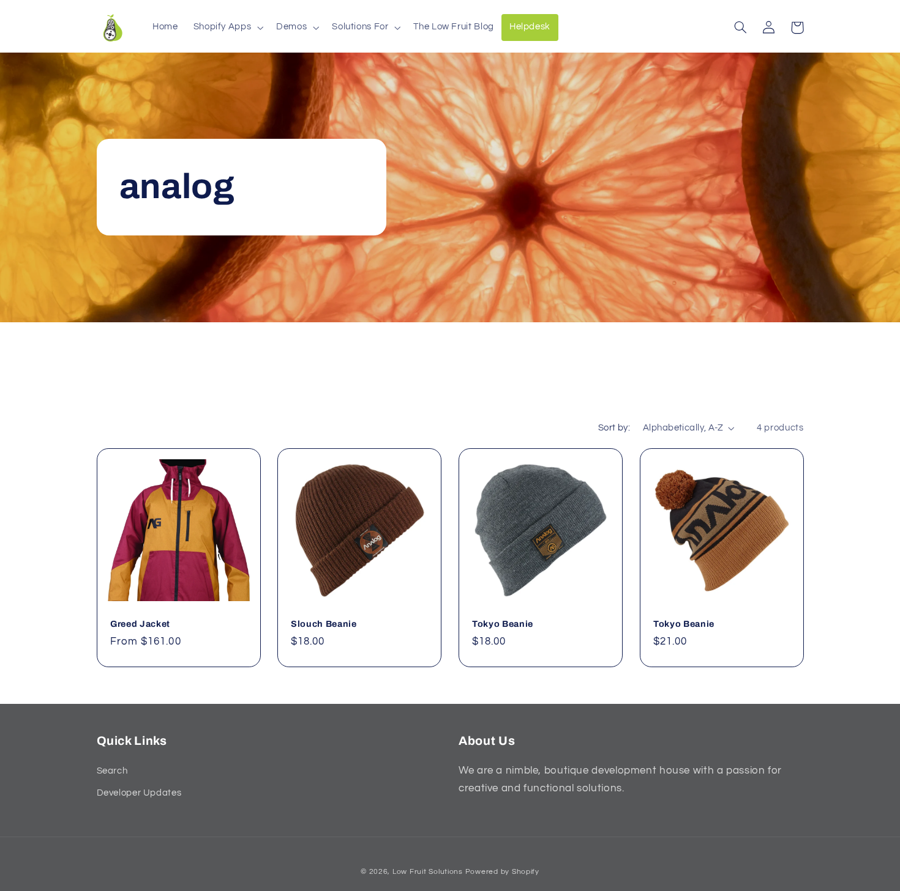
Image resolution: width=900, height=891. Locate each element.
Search (112, 770)
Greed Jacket (140, 624)
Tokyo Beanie (502, 624)
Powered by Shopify (502, 871)
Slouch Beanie (324, 624)
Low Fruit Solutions (427, 871)
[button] (227, 27)
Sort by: (614, 427)
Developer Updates (139, 792)
